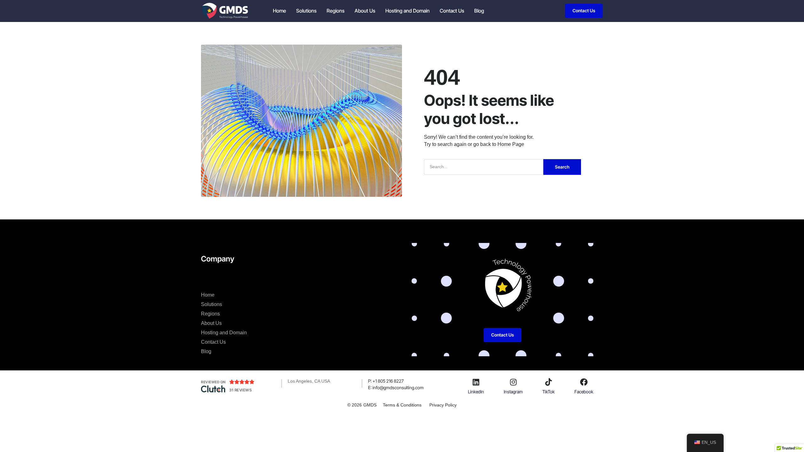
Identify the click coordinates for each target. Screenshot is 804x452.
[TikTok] (548, 382)
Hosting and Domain (407, 11)
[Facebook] (584, 382)
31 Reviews (240, 390)
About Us (365, 11)
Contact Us (452, 11)
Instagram (513, 391)
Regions (336, 11)
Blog (479, 11)
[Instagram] (513, 382)
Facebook (583, 391)
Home (279, 11)
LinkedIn (476, 391)
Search (562, 167)
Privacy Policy (443, 404)
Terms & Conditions (402, 404)
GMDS (370, 404)
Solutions (306, 11)
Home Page (510, 144)
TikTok (548, 391)
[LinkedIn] (476, 382)
